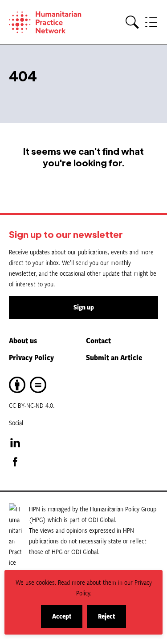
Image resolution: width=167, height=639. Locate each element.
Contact (98, 340)
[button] (132, 22)
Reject (112, 619)
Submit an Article (114, 357)
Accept (67, 619)
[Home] (49, 22)
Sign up (83, 307)
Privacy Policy (31, 357)
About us (23, 340)
